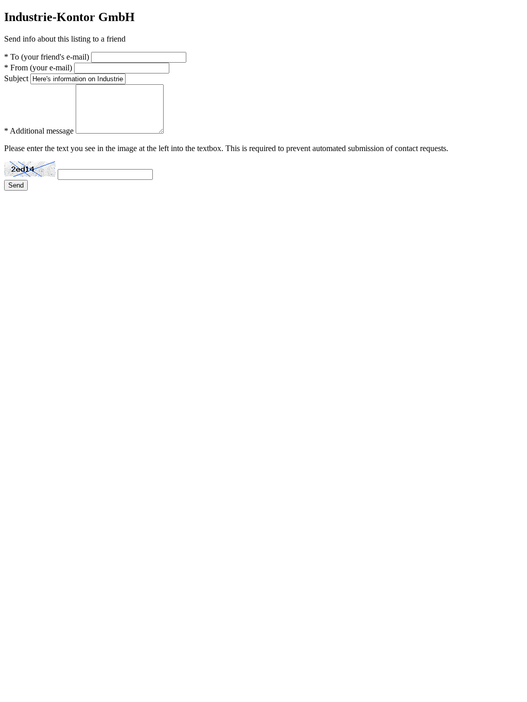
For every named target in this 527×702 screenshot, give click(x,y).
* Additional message (39, 130)
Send (16, 185)
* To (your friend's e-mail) (46, 56)
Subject (16, 78)
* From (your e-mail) (38, 67)
